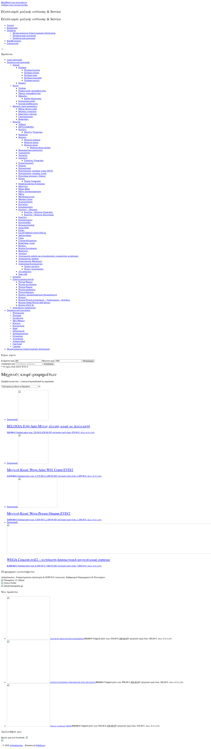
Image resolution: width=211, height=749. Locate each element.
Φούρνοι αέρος (31, 145)
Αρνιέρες (22, 253)
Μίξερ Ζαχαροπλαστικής (29, 191)
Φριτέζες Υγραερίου (33, 132)
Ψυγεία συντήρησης (27, 284)
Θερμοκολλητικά (26, 225)
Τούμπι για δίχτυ (31, 266)
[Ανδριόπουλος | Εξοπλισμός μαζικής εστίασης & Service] (14, 5)
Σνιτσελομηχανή (25, 163)
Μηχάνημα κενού (26, 196)
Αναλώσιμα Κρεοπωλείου (30, 264)
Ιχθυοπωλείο (18, 331)
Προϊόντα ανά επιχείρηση (24, 35)
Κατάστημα (12, 28)
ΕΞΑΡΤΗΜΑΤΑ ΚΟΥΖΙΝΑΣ (32, 233)
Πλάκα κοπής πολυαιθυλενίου (32, 91)
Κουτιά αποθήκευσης (28, 103)
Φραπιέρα (22, 134)
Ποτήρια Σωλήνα (32, 70)
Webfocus (40, 745)
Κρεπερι (16, 323)
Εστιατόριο (18, 336)
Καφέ (15, 328)
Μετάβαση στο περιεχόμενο (14, 2)
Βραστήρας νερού (26, 243)
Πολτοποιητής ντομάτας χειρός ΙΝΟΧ (35, 171)
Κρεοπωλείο (18, 326)
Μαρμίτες (22, 96)
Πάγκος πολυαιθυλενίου (29, 93)
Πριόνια (22, 165)
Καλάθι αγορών (14, 41)
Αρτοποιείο (18, 338)
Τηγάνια (22, 88)
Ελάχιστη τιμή (7, 361)
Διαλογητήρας (24, 235)
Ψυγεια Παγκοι (25, 287)
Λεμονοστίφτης (25, 202)
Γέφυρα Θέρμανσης (27, 240)
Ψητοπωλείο (18, 313)
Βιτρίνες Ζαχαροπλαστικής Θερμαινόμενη (37, 295)
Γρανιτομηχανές (25, 116)
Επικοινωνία (12, 43)
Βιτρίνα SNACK (26, 305)
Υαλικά (16, 65)
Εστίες (21, 230)
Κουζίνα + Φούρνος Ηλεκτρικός (39, 215)
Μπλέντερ (23, 186)
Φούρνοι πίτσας (31, 142)
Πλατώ (21, 178)
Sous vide (22, 274)
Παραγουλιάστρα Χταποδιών (31, 184)
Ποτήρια (22, 67)
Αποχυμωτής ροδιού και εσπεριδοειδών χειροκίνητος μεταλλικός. (48, 256)
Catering (16, 346)
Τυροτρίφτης (24, 153)
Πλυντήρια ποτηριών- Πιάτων (32, 176)
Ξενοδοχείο (18, 318)
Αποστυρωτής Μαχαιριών (30, 261)
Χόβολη (22, 124)
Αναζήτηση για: (8, 364)
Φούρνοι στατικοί (32, 140)
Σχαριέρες (23, 158)
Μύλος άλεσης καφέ (27, 109)
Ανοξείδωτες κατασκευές (24, 307)
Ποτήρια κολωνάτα (33, 78)
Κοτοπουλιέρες (25, 220)
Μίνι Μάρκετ (19, 320)
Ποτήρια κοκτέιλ (31, 80)
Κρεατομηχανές (25, 207)
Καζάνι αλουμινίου (32, 98)
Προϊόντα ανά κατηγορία (24, 38)
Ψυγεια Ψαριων (25, 282)
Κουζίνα (16, 122)
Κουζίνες (22, 217)
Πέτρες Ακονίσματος (33, 269)
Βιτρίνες (22, 246)
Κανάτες (22, 83)
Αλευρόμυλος (24, 271)
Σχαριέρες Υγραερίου (33, 160)
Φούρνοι (22, 137)
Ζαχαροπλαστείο (20, 333)
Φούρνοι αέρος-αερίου (40, 147)
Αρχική (10, 25)
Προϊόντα (11, 30)
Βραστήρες (23, 119)
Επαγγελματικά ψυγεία (23, 279)
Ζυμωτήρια (23, 227)
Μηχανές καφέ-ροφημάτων (25, 106)
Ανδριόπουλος (16, 745)
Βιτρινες (22, 297)
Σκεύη (15, 85)
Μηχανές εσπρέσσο (27, 111)
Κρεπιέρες (23, 204)
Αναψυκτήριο (19, 341)
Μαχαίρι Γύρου (25, 199)
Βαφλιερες (23, 251)
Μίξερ (21, 194)
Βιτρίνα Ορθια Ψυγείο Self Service (34, 302)
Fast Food (17, 344)
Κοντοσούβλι (24, 222)
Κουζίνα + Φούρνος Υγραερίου (38, 212)
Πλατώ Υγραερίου (32, 181)
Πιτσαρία (17, 315)
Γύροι (21, 238)
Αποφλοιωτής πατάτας (28, 258)
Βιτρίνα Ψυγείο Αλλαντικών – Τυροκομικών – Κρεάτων (44, 300)
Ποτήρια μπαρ (30, 75)
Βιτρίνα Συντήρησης (27, 248)
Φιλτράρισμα (88, 361)
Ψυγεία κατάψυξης (26, 289)
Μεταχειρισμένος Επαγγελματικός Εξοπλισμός (34, 33)
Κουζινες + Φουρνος (27, 209)
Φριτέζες (22, 129)
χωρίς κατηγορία (14, 60)
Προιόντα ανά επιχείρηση (18, 310)
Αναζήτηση (48, 364)
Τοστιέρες (23, 155)
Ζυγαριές (17, 276)
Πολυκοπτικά (24, 168)
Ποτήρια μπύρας (31, 72)
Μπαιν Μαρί (24, 189)
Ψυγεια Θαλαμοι (26, 292)
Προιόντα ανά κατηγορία (18, 62)
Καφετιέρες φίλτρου (27, 114)
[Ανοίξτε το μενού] (2, 49)
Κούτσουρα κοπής (26, 101)
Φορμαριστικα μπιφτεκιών (30, 150)
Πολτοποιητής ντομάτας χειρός (32, 173)
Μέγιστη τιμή (48, 361)
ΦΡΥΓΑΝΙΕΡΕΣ (26, 127)
